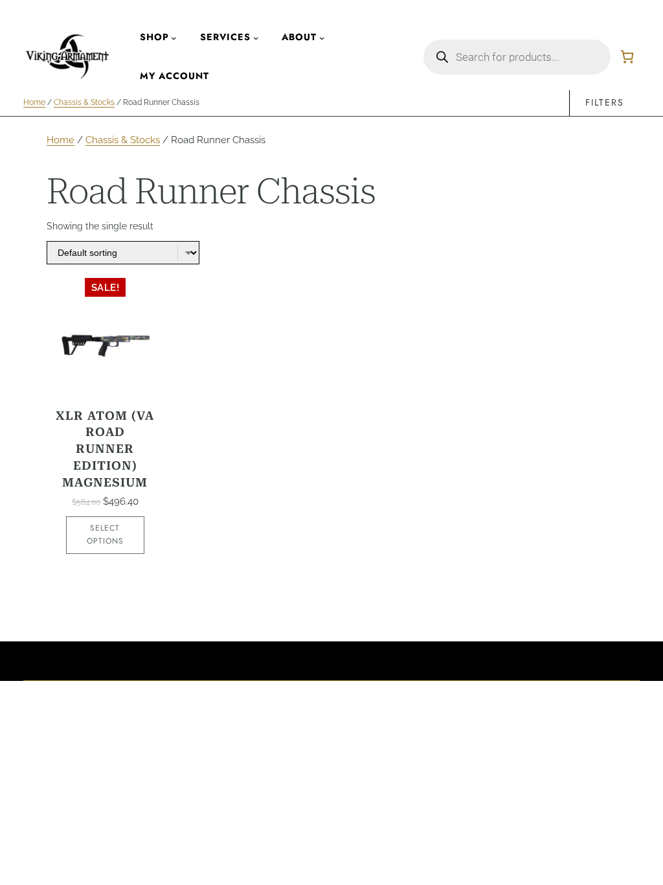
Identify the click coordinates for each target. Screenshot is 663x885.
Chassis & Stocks (84, 102)
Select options (105, 534)
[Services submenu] (256, 37)
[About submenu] (322, 37)
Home (34, 102)
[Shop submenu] (174, 37)
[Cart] (627, 57)
